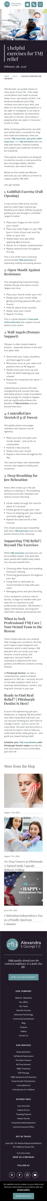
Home (6, 76)
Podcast (23, 1027)
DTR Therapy (23, 1073)
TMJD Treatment (24, 1068)
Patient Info (23, 1099)
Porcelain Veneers (23, 1060)
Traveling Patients (23, 1114)
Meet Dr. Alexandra (23, 998)
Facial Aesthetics (23, 1052)
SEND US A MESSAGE (23, 1157)
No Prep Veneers (23, 1064)
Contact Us (23, 1035)
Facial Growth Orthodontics (23, 1081)
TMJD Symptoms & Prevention (24, 1077)
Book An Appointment (23, 977)
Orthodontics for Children (23, 1089)
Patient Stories (23, 1118)
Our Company (23, 991)
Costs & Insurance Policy (23, 1127)
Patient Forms (23, 1110)
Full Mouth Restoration (23, 1056)
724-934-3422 (23, 1153)
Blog (15, 76)
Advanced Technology (23, 1014)
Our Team (23, 1006)
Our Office (23, 1002)
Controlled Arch (23, 1085)
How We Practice (23, 1010)
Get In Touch (23, 1136)
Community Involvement (23, 1019)
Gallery (24, 1031)
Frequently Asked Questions (24, 1122)
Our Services (23, 1045)
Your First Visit (23, 1106)
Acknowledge (23, 1196)
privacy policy (23, 1189)
